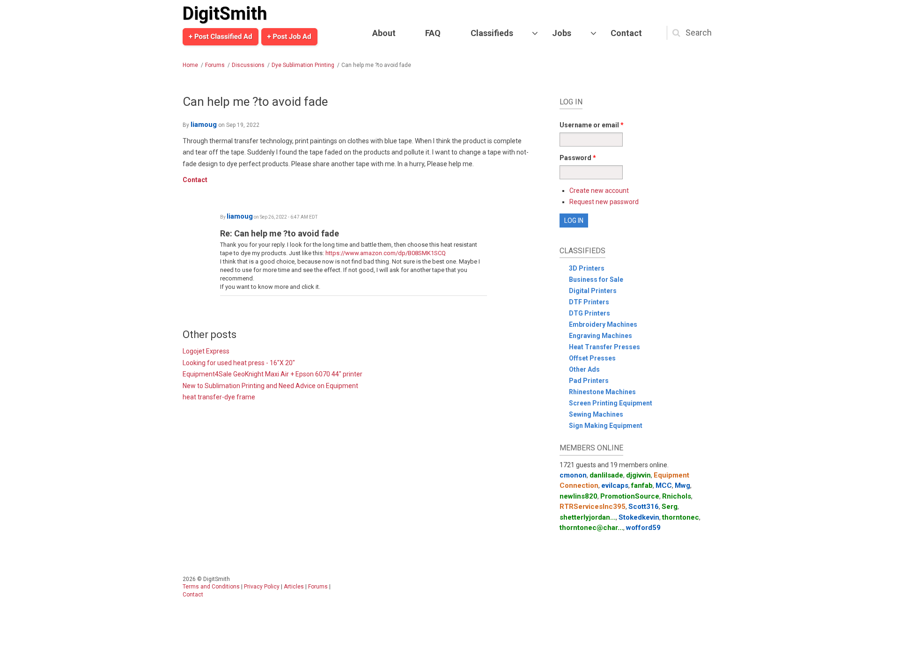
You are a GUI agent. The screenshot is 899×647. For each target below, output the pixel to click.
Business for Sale (596, 279)
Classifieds (492, 33)
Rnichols (676, 496)
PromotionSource (629, 496)
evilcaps (614, 485)
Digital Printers (593, 290)
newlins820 (578, 496)
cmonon (573, 475)
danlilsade (606, 475)
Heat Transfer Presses (604, 347)
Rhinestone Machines (602, 392)
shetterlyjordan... (588, 517)
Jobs (561, 33)
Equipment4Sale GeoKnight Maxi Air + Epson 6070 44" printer (272, 374)
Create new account (599, 190)
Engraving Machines (600, 335)
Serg (670, 506)
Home (190, 65)
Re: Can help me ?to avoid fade (279, 233)
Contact (626, 33)
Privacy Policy (262, 586)
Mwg (682, 485)
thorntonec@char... (591, 527)
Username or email (592, 125)
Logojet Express (206, 351)
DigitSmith (225, 13)
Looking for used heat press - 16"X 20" (239, 363)
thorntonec (680, 517)
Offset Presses (592, 358)
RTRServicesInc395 (593, 506)
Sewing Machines (596, 414)
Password (578, 158)
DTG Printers (589, 313)
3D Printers (586, 268)
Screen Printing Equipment (610, 403)
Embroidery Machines (603, 324)
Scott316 (643, 506)
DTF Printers (589, 302)
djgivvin (638, 475)
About (384, 33)
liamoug (204, 124)
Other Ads (584, 369)
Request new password (604, 202)
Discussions (248, 65)
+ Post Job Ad (289, 36)
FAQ (433, 33)
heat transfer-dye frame (219, 397)
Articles (294, 586)
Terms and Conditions (211, 586)
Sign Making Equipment (605, 425)
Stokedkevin (639, 517)
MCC (664, 485)
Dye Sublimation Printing (303, 65)
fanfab (642, 485)
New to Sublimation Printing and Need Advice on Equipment (270, 386)
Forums (215, 65)
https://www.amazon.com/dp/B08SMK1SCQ (385, 253)
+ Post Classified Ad (220, 36)
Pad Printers (589, 380)
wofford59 (643, 527)
